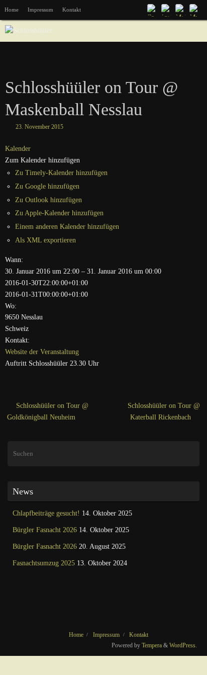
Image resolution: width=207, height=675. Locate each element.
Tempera (152, 645)
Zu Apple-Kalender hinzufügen (59, 213)
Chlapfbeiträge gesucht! (46, 513)
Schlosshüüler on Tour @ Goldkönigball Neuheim (47, 411)
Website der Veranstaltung (42, 352)
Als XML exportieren (45, 240)
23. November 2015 (39, 126)
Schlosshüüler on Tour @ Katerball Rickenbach (164, 411)
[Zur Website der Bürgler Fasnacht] (195, 10)
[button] (42, 160)
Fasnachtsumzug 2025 (44, 563)
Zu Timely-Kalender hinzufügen (61, 173)
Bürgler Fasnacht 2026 (45, 530)
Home (12, 10)
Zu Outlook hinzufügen (48, 200)
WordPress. (183, 645)
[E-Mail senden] (181, 10)
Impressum (40, 10)
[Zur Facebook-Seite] (153, 10)
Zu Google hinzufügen (47, 186)
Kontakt (71, 10)
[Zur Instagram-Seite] (167, 10)
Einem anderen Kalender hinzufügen (67, 226)
